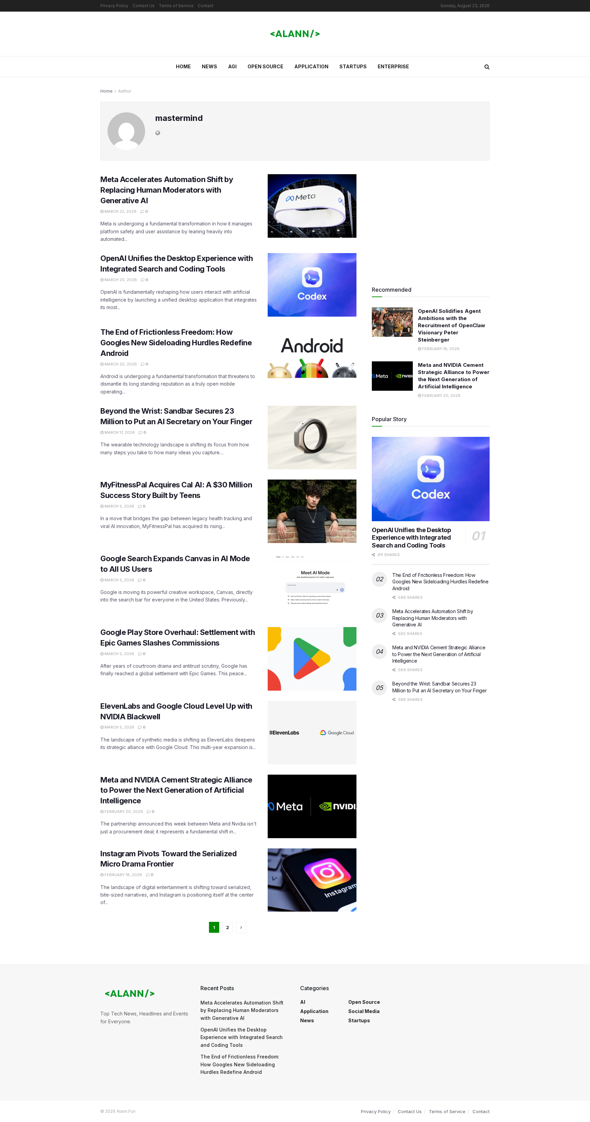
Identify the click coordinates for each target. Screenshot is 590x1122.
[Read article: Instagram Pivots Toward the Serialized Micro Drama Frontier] (312, 880)
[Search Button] (487, 66)
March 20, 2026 (120, 279)
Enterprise (393, 66)
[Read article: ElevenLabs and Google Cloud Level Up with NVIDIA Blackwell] (312, 732)
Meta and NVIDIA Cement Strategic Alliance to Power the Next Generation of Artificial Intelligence (176, 790)
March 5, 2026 (118, 506)
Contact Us (143, 5)
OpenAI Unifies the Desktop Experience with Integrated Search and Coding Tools (411, 537)
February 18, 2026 (122, 874)
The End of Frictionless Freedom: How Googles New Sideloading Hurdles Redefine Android (176, 343)
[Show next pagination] (241, 927)
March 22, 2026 (120, 211)
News (209, 66)
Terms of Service (176, 5)
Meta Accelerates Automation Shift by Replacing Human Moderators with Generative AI (166, 190)
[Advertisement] (431, 222)
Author (124, 91)
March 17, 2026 (119, 432)
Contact (205, 5)
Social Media (364, 1011)
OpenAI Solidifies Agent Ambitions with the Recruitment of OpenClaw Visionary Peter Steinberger (451, 325)
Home (183, 66)
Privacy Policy (114, 5)
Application (311, 66)
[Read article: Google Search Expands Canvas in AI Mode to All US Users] (312, 585)
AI (302, 1002)
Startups (353, 66)
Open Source (265, 66)
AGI (232, 66)
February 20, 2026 (123, 811)
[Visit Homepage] (295, 34)
